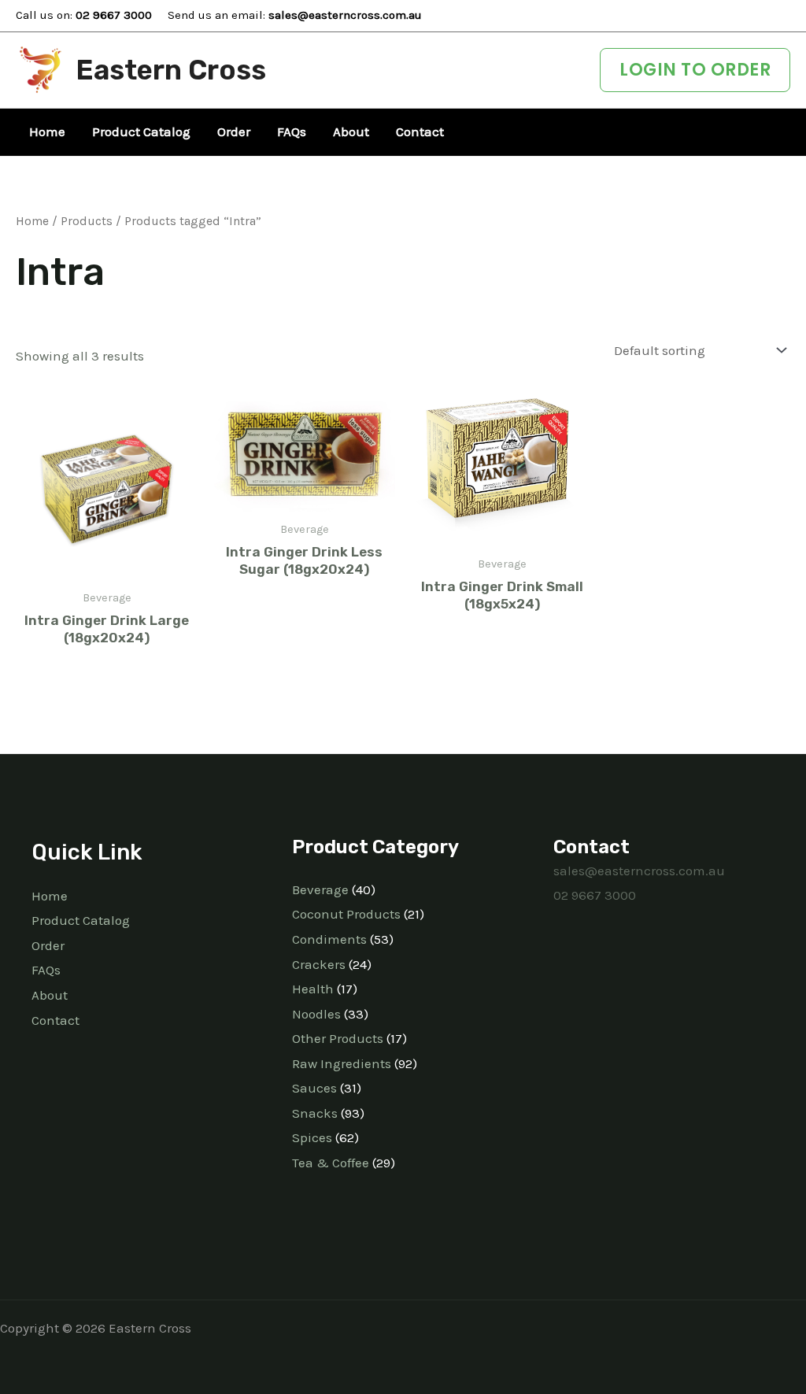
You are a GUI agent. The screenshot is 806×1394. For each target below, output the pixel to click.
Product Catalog (80, 920)
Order (48, 945)
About (49, 995)
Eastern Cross (171, 70)
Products (87, 221)
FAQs (46, 970)
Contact (55, 1020)
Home (32, 221)
